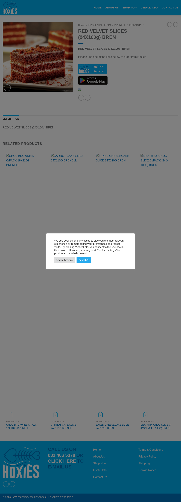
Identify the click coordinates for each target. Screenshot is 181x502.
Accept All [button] (84, 260)
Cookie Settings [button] (64, 260)
